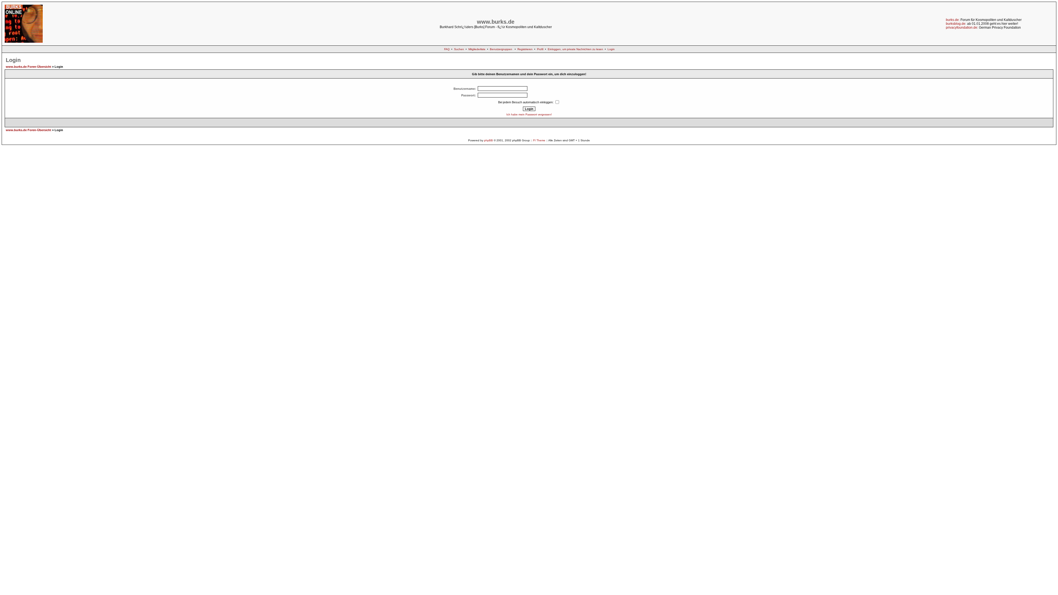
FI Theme (539, 140)
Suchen (459, 49)
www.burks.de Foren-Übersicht (28, 66)
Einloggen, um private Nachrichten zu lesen (575, 49)
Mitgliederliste (476, 49)
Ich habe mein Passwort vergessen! (529, 114)
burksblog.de (955, 24)
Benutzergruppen (501, 49)
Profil (540, 49)
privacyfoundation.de (961, 27)
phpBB (488, 140)
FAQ (447, 49)
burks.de (952, 20)
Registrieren (525, 49)
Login (611, 49)
